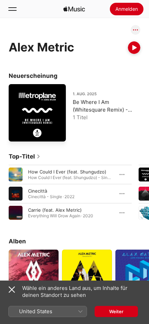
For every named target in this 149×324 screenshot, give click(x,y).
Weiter (116, 311)
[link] (25, 156)
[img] (74, 9)
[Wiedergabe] (134, 47)
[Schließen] (12, 289)
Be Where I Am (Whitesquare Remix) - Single (100, 110)
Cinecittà (37, 191)
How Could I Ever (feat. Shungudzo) (67, 172)
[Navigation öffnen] (12, 9)
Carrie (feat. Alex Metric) (55, 210)
